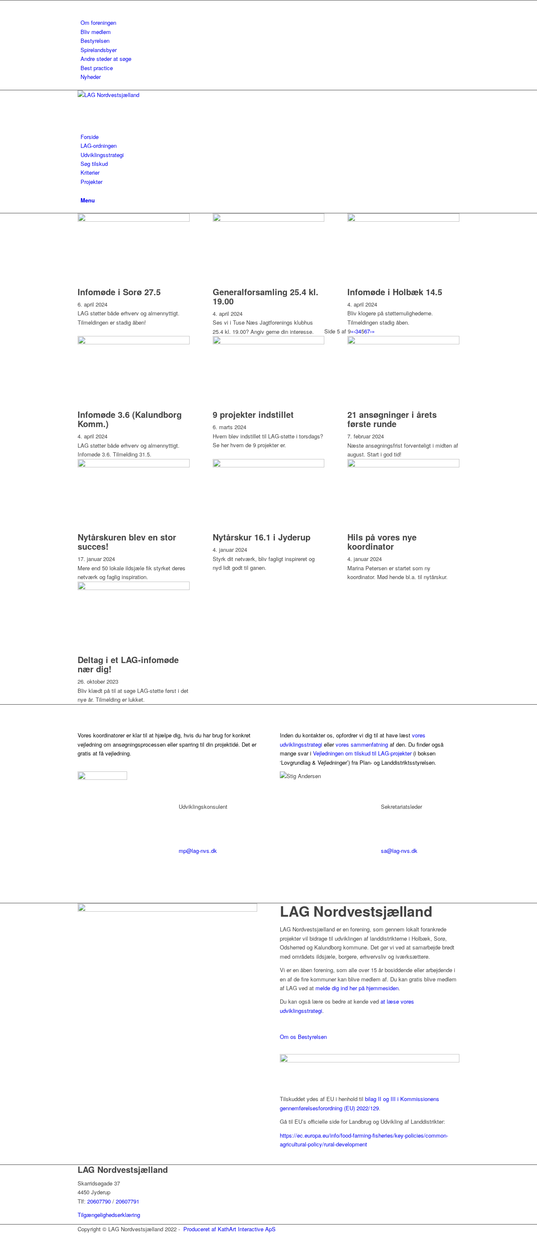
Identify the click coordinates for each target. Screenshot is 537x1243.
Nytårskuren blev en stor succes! (127, 541)
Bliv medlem (96, 32)
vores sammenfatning (362, 744)
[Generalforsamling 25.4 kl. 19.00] (269, 219)
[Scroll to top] (2, 1238)
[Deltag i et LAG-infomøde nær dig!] (134, 588)
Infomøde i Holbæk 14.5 (394, 292)
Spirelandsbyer (99, 50)
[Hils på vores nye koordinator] (403, 465)
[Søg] (83, 190)
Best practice (97, 68)
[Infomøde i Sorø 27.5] (134, 219)
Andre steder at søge (106, 59)
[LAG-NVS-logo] (140, 95)
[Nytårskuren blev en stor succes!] (134, 465)
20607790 (99, 1201)
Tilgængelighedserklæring (109, 1215)
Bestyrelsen (95, 41)
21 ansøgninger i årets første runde (392, 419)
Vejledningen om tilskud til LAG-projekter (362, 753)
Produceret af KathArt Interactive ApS (229, 1229)
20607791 (127, 1201)
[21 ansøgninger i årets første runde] (403, 342)
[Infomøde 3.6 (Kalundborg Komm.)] (134, 342)
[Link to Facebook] (83, 5)
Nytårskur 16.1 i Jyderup (261, 537)
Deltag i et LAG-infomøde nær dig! (128, 664)
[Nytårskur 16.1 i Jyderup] (269, 465)
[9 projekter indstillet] (269, 342)
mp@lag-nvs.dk (198, 851)
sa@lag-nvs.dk (399, 851)
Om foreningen (98, 22)
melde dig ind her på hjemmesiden (357, 988)
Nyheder (91, 77)
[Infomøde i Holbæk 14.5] (403, 219)
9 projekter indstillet (253, 414)
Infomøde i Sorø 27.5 (119, 292)
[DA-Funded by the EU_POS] (369, 1060)
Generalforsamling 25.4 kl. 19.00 (265, 296)
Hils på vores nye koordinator (382, 541)
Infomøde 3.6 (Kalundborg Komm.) (130, 419)
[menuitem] (270, 22)
